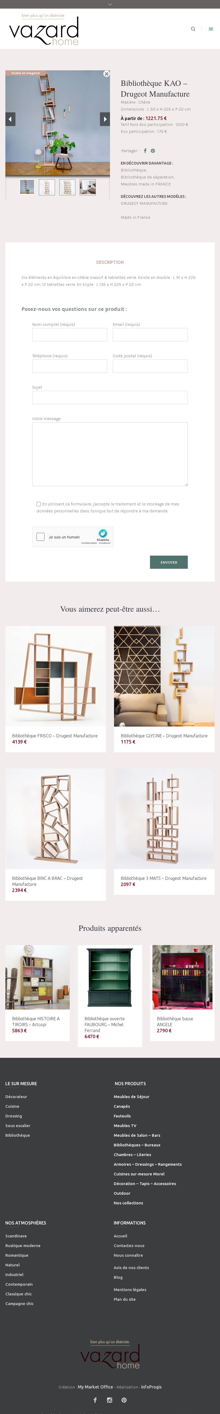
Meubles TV (125, 1125)
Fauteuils (122, 1116)
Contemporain (19, 1284)
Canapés (122, 1106)
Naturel (12, 1265)
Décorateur (16, 1096)
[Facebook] (95, 1400)
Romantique (16, 1255)
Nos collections (128, 1203)
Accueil (120, 1236)
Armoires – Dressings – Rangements (148, 1164)
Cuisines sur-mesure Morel (139, 1174)
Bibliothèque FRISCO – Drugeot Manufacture (55, 735)
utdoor (123, 1193)
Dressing (13, 1116)
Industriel (14, 1274)
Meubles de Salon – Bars (137, 1135)
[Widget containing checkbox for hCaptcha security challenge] (72, 537)
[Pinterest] (124, 1400)
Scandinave (16, 1236)
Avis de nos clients (131, 1267)
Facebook (146, 150)
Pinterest (153, 150)
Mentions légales (130, 1289)
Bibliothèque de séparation (147, 177)
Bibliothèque (133, 170)
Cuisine (12, 1106)
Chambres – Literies (132, 1154)
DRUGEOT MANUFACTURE (144, 203)
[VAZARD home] (110, 1354)
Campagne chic (19, 1303)
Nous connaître (128, 1255)
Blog (118, 1277)
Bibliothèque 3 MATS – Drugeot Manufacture (164, 878)
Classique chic (18, 1294)
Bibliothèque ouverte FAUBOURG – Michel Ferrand (105, 1024)
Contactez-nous (129, 1245)
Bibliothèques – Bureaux (137, 1145)
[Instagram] (109, 1400)
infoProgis (151, 1386)
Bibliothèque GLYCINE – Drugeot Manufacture (164, 735)
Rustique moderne (23, 1245)
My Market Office (95, 1386)
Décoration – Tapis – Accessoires (145, 1183)
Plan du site (125, 1299)
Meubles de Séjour (131, 1096)
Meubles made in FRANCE (146, 184)
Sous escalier (17, 1125)
